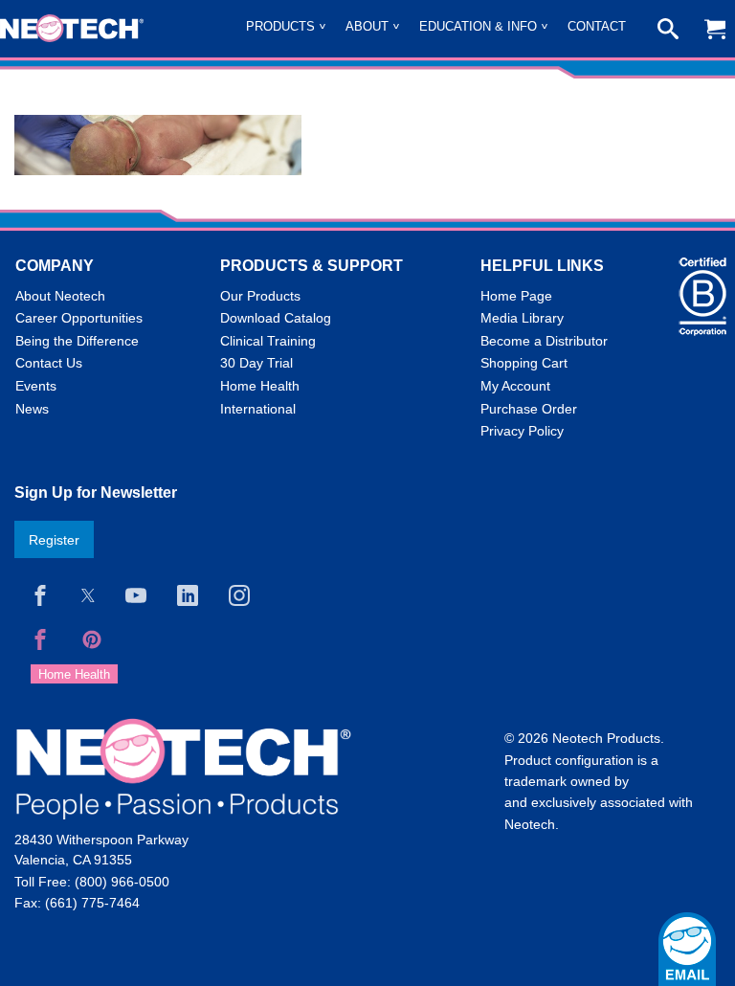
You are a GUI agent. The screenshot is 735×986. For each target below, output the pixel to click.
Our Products (260, 295)
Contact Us (48, 362)
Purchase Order (528, 408)
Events (35, 385)
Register (54, 540)
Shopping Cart (524, 362)
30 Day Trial (256, 362)
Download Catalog (275, 317)
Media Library (522, 317)
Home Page (516, 295)
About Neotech (60, 295)
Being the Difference (77, 340)
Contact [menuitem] (597, 26)
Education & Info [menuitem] (478, 26)
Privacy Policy (522, 430)
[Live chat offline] (687, 949)
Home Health (260, 385)
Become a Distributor (544, 340)
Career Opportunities (79, 317)
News (32, 408)
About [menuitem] (367, 26)
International (258, 408)
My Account (515, 385)
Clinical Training (268, 340)
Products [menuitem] (280, 26)
